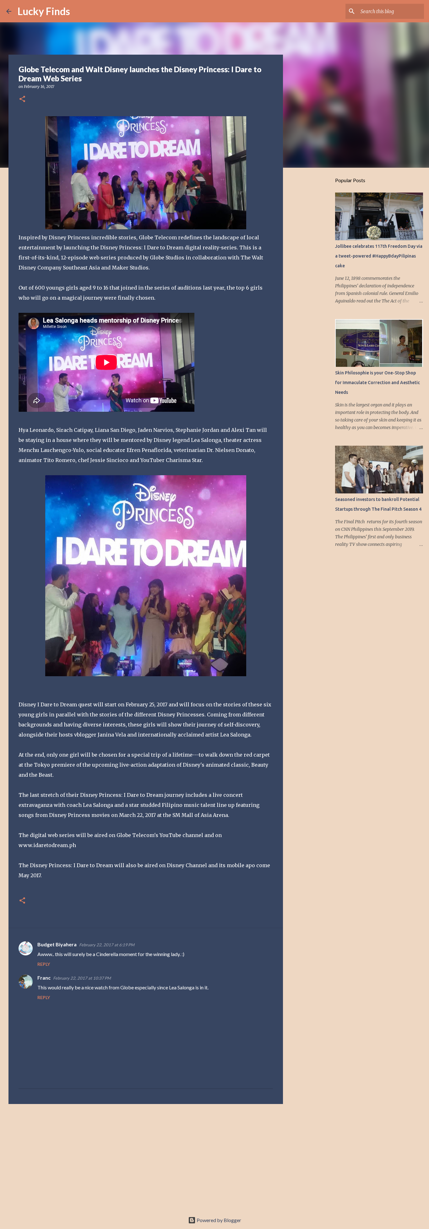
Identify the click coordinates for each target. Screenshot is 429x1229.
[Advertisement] (145, 1157)
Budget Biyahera (57, 944)
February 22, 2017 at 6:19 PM (106, 944)
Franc (44, 978)
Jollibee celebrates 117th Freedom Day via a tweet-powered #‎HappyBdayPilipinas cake (378, 256)
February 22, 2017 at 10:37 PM (82, 978)
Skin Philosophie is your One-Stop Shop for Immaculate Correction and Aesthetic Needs (377, 382)
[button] (22, 99)
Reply (43, 964)
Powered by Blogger (218, 1220)
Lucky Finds (44, 11)
